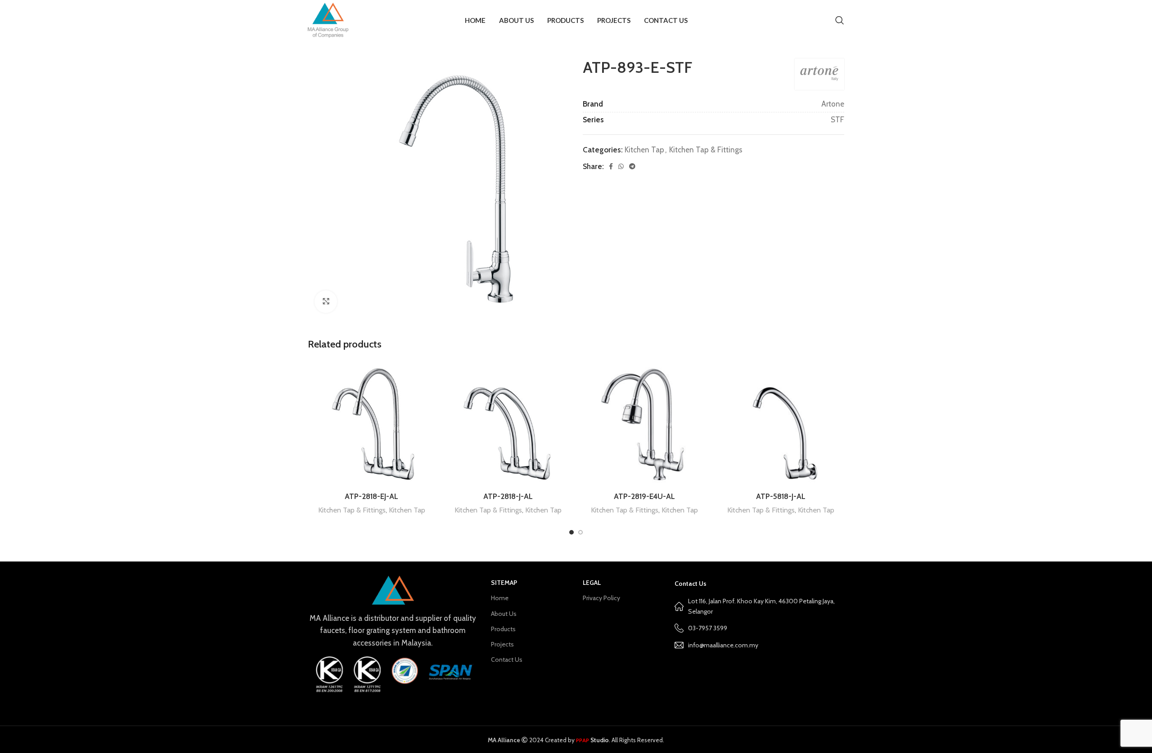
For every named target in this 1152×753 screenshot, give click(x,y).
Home (499, 598)
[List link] (759, 645)
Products (503, 629)
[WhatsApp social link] (621, 166)
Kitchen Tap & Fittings (705, 149)
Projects (502, 644)
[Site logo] (328, 19)
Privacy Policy (601, 598)
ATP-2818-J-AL (508, 496)
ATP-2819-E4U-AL (644, 496)
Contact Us (506, 659)
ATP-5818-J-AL (781, 496)
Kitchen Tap (644, 149)
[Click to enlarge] (326, 301)
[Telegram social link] (632, 166)
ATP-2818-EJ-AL (371, 496)
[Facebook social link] (611, 166)
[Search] (840, 20)
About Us (504, 614)
